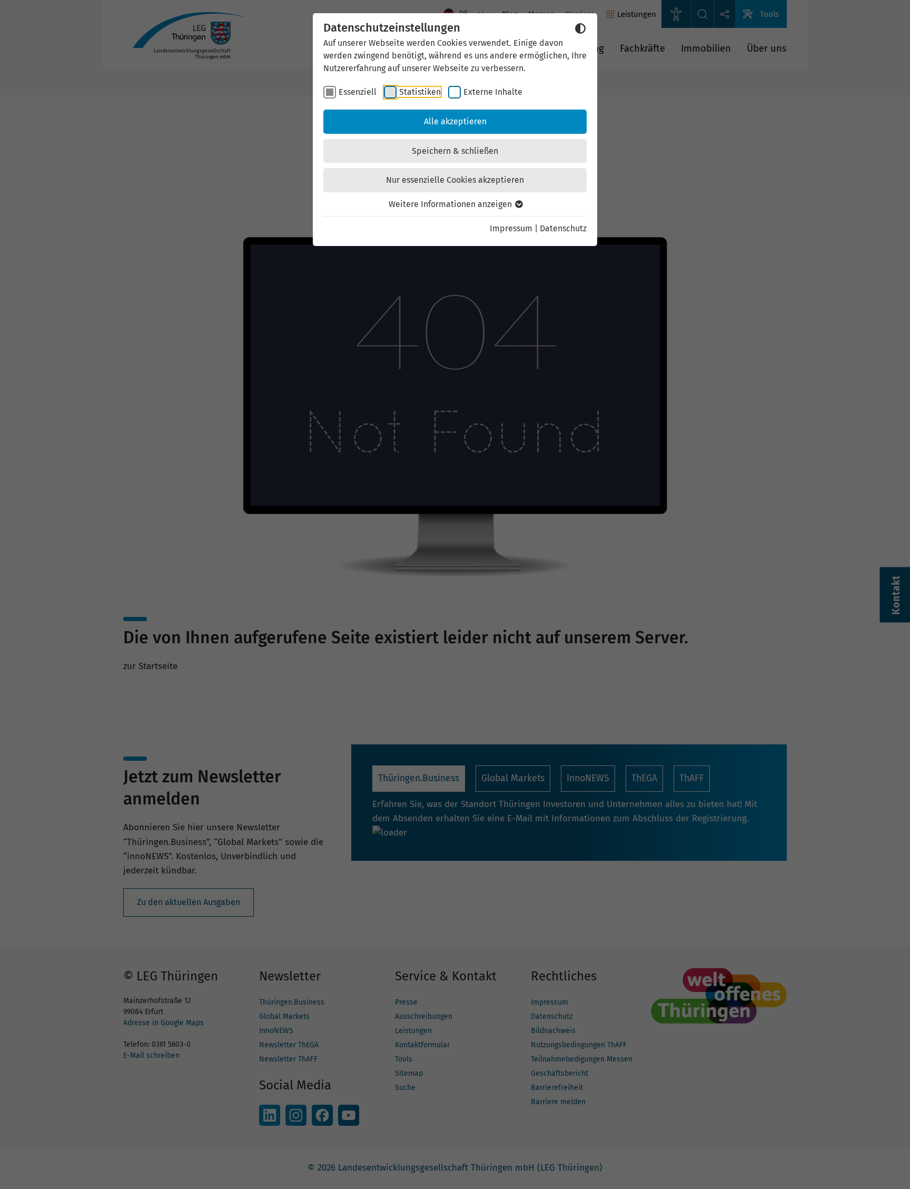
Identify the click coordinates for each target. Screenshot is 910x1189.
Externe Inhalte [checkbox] (492, 92)
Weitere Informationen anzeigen (451, 204)
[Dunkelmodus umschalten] (580, 28)
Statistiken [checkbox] (420, 92)
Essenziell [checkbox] (358, 92)
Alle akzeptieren (455, 121)
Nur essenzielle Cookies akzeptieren (455, 180)
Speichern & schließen (455, 151)
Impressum (511, 228)
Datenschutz (563, 228)
